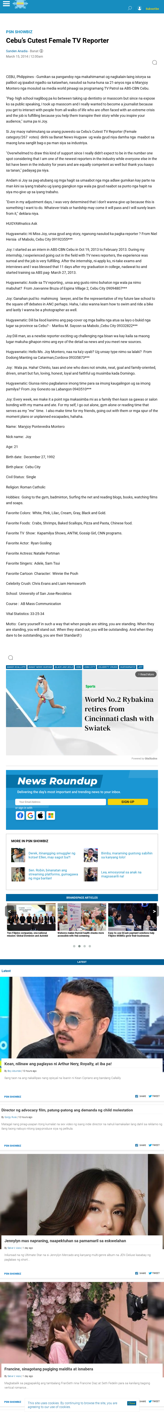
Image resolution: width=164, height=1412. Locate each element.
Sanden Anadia (17, 51)
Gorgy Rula (10, 1117)
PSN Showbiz (19, 31)
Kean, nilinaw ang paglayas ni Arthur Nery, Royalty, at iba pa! (58, 1063)
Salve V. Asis (14, 1248)
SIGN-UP (127, 802)
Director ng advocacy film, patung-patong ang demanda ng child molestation (67, 1110)
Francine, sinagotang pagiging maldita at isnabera (48, 1369)
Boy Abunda (14, 1071)
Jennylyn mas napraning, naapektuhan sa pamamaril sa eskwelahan (65, 1240)
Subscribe (152, 8)
